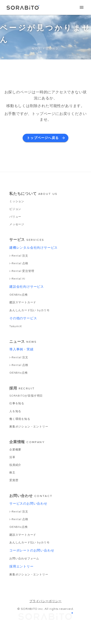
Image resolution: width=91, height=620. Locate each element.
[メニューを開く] (81, 7)
